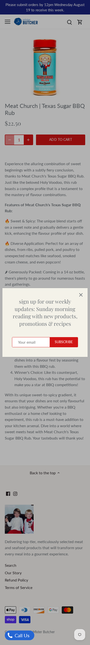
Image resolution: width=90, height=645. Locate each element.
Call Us (21, 635)
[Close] (81, 295)
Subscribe (64, 342)
